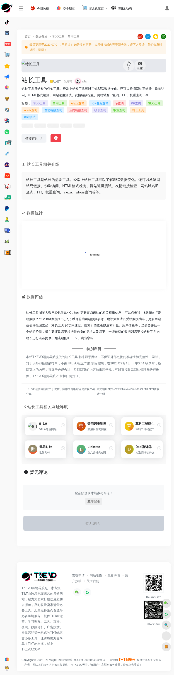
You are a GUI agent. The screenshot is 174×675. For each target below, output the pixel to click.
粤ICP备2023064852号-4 (89, 660)
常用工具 (74, 36)
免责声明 (113, 575)
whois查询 (30, 110)
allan (85, 81)
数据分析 (41, 36)
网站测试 (30, 117)
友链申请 (78, 575)
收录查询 (100, 110)
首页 (28, 36)
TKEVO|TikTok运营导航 (58, 660)
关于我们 (93, 581)
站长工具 (138, 110)
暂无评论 (39, 472)
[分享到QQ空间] (155, 35)
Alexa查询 (77, 103)
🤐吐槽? (55, 81)
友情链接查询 (53, 110)
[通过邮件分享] (163, 35)
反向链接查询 (78, 110)
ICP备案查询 (100, 103)
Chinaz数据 (49, 318)
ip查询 (120, 103)
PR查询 (136, 103)
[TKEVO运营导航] (39, 578)
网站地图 (96, 575)
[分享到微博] (140, 35)
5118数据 (145, 312)
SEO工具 (58, 36)
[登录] (167, 8)
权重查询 (119, 110)
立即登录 (93, 501)
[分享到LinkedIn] (148, 35)
